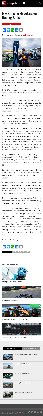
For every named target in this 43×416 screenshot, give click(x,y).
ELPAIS (19, 413)
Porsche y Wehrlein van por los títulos (24, 383)
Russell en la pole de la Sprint (10, 300)
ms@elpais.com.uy (30, 35)
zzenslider (26, 251)
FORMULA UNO (17, 251)
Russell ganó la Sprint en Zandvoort (12, 282)
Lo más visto (13, 348)
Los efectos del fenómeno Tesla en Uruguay (26, 354)
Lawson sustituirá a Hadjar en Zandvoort (14, 337)
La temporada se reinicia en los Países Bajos (15, 319)
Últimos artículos (32, 348)
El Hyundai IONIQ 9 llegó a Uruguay (23, 364)
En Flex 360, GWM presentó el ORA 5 (24, 373)
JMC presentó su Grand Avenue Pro (23, 392)
